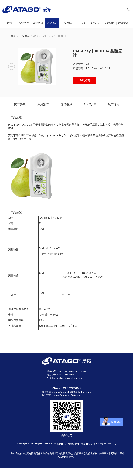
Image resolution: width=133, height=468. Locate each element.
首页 (9, 23)
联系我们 (95, 23)
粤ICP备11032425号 (106, 443)
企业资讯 (38, 23)
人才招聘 (109, 23)
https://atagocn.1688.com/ (67, 395)
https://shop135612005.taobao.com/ (72, 392)
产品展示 (52, 23)
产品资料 (66, 23)
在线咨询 (84, 80)
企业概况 (24, 23)
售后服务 (81, 23)
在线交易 (123, 23)
